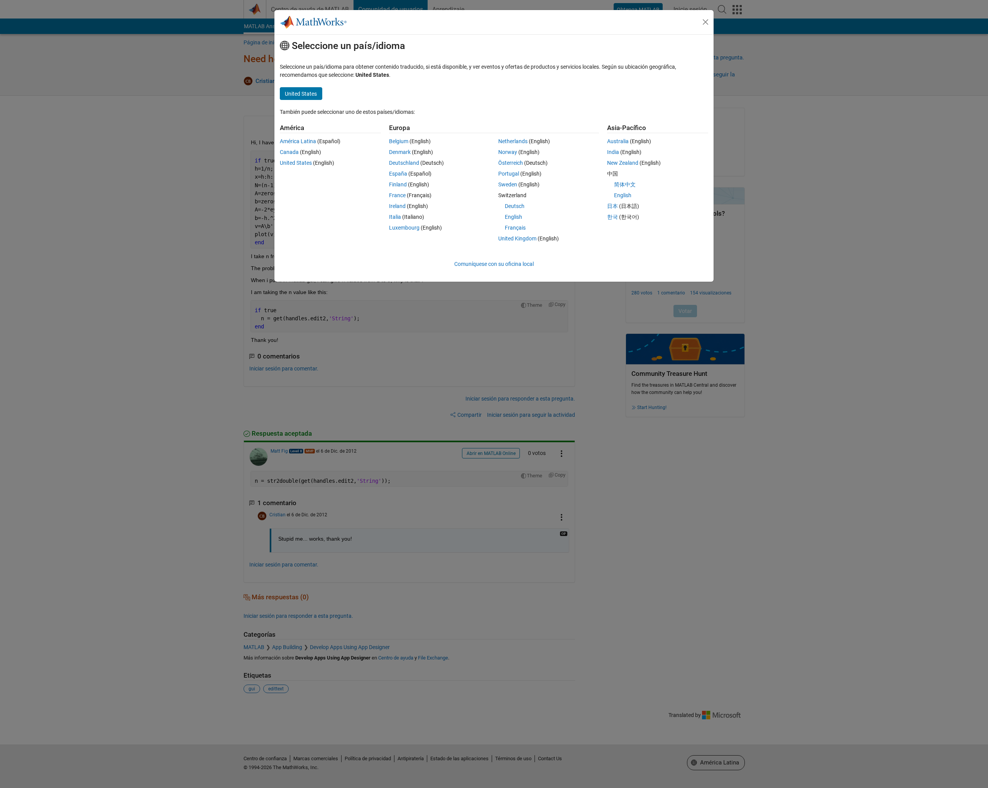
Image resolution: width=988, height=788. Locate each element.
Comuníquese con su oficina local (494, 264)
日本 (612, 206)
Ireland (397, 206)
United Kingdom (517, 238)
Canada (289, 152)
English (513, 217)
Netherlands (513, 141)
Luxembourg (404, 228)
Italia (395, 217)
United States (296, 163)
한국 (612, 217)
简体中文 (625, 184)
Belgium (398, 141)
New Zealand (622, 163)
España (398, 174)
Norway (507, 152)
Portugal (508, 174)
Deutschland (404, 163)
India (613, 152)
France (397, 195)
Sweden (507, 184)
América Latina (298, 141)
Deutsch (514, 206)
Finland (398, 184)
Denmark (400, 152)
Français (515, 228)
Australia (618, 141)
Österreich (510, 163)
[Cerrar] (705, 22)
